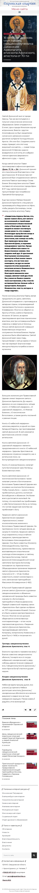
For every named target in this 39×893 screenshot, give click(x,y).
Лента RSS (6, 880)
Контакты (6, 849)
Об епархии (7, 829)
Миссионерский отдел (11, 813)
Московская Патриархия (12, 793)
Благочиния (7, 842)
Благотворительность (11, 839)
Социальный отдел (9, 816)
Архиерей (6, 836)
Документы (6, 846)
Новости (7, 33)
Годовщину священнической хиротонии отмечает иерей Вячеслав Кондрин (13, 753)
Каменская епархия (10, 803)
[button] (19, 12)
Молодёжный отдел (10, 810)
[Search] (34, 855)
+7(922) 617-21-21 (9, 872)
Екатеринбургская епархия (13, 796)
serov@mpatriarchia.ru (16, 876)
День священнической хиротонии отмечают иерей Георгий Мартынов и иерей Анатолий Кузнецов (13, 738)
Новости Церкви (18, 33)
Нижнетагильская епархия (13, 800)
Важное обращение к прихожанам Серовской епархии (12, 724)
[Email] (30, 710)
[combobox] (16, 855)
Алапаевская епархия (11, 806)
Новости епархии (30, 738)
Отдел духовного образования (14, 820)
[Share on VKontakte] (25, 710)
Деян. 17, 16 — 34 (10, 169)
